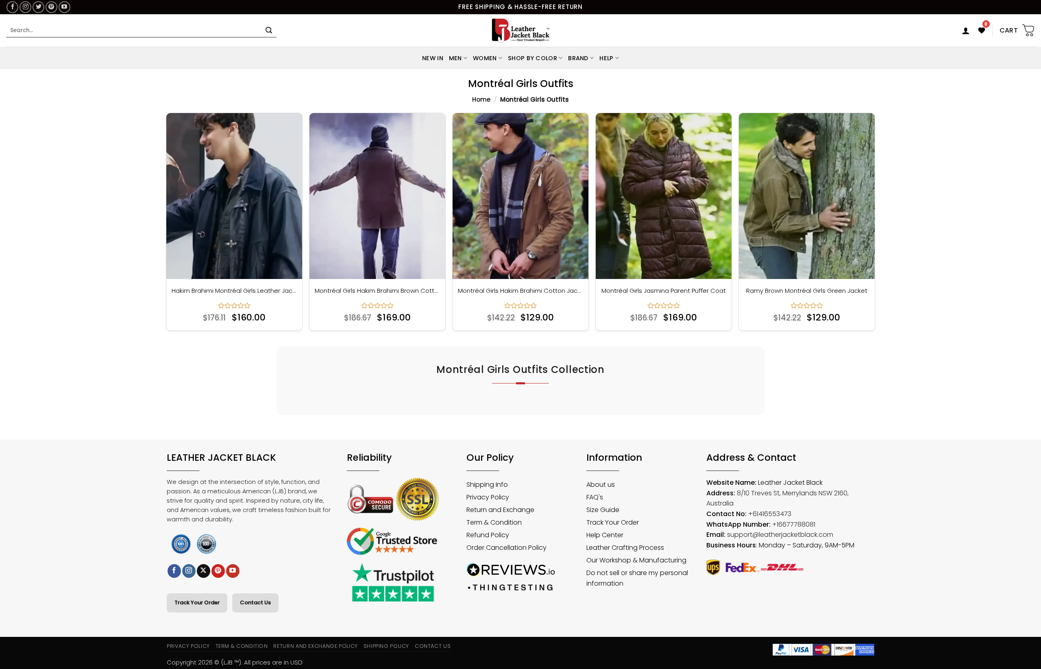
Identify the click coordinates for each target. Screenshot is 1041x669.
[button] (966, 30)
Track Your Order (197, 602)
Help (606, 58)
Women (485, 58)
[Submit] (269, 30)
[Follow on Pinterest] (51, 7)
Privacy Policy (188, 646)
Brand (578, 58)
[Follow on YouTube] (64, 7)
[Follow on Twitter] (38, 7)
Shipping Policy (386, 646)
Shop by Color (532, 58)
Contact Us (255, 602)
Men (455, 58)
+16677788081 (793, 524)
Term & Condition (242, 646)
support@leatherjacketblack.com (780, 534)
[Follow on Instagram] (25, 7)
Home (481, 99)
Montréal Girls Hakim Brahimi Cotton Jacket (520, 291)
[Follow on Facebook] (12, 7)
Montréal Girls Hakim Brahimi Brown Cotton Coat (377, 291)
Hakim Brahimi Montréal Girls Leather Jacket (234, 291)
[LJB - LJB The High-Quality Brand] (520, 30)
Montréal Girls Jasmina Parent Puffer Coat (663, 291)
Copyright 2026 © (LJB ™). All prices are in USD (235, 662)
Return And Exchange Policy (315, 646)
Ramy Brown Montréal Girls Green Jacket (806, 291)
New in (432, 58)
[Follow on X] (203, 571)
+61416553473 (769, 514)
